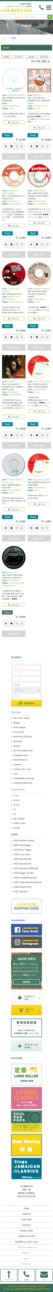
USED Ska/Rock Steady (23, 840)
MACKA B (12, 95)
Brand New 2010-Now (22, 736)
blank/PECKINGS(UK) (11, 106)
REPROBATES (40, 191)
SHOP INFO (26, 1220)
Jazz (15, 774)
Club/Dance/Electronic (22, 783)
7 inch (16, 796)
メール (44, 1280)
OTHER (16, 828)
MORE (26, 982)
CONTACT (26, 1225)
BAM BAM (13, 302)
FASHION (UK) (14, 201)
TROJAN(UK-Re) (40, 106)
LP (14, 809)
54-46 (11, 108)
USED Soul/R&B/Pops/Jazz (25, 878)
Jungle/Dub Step (20, 755)
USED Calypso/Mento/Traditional (27, 882)
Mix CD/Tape (18, 819)
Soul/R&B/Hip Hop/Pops (23, 778)
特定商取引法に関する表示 (26, 1242)
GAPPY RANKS (14, 480)
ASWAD (11, 382)
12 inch (16, 805)
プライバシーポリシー (26, 1247)
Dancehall (17, 741)
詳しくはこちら (13, 122)
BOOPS (18, 204)
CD (14, 814)
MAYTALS (38, 95)
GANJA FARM (39, 299)
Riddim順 (44, 57)
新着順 (6, 57)
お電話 (26, 1280)
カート (26, 1258)
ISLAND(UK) (13, 392)
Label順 (31, 57)
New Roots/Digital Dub (23, 750)
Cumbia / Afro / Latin (22, 769)
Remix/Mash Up (20, 760)
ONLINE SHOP (26, 1231)
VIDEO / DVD (19, 823)
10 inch (16, 800)
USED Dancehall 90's (22, 864)
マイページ (26, 1264)
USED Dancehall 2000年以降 (25, 868)
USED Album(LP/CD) (22, 887)
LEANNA (21, 95)
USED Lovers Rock (21, 854)
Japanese (17, 764)
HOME (3, 38)
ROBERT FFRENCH (42, 289)
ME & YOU (12, 572)
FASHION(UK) (13, 580)
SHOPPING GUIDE (26, 1236)
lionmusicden (18, 920)
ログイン (26, 1253)
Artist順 (18, 57)
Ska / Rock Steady (21, 718)
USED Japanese (20, 891)
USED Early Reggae (22, 845)
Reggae (16, 723)
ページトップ (8, 1280)
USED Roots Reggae (22, 850)
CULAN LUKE (7, 482)
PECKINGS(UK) (40, 390)
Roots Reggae (19, 727)
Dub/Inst (17, 746)
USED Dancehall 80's (22, 859)
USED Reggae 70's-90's (23, 873)
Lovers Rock (18, 732)
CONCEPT (26, 1214)
